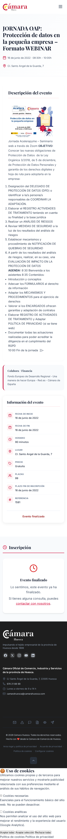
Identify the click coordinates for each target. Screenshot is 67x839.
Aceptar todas (7, 832)
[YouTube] (26, 655)
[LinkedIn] (33, 655)
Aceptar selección (25, 832)
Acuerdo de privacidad (51, 746)
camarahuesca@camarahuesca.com (26, 693)
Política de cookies (23, 751)
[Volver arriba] (33, 760)
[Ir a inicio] (33, 635)
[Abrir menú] (60, 7)
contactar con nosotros (33, 603)
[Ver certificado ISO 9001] (26, 708)
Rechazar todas (43, 832)
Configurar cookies (44, 751)
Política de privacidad (39, 836)
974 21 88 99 (13, 683)
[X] (12, 655)
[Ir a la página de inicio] (15, 6)
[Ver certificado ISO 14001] (57, 708)
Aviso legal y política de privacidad (20, 746)
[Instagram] (19, 655)
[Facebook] (5, 655)
